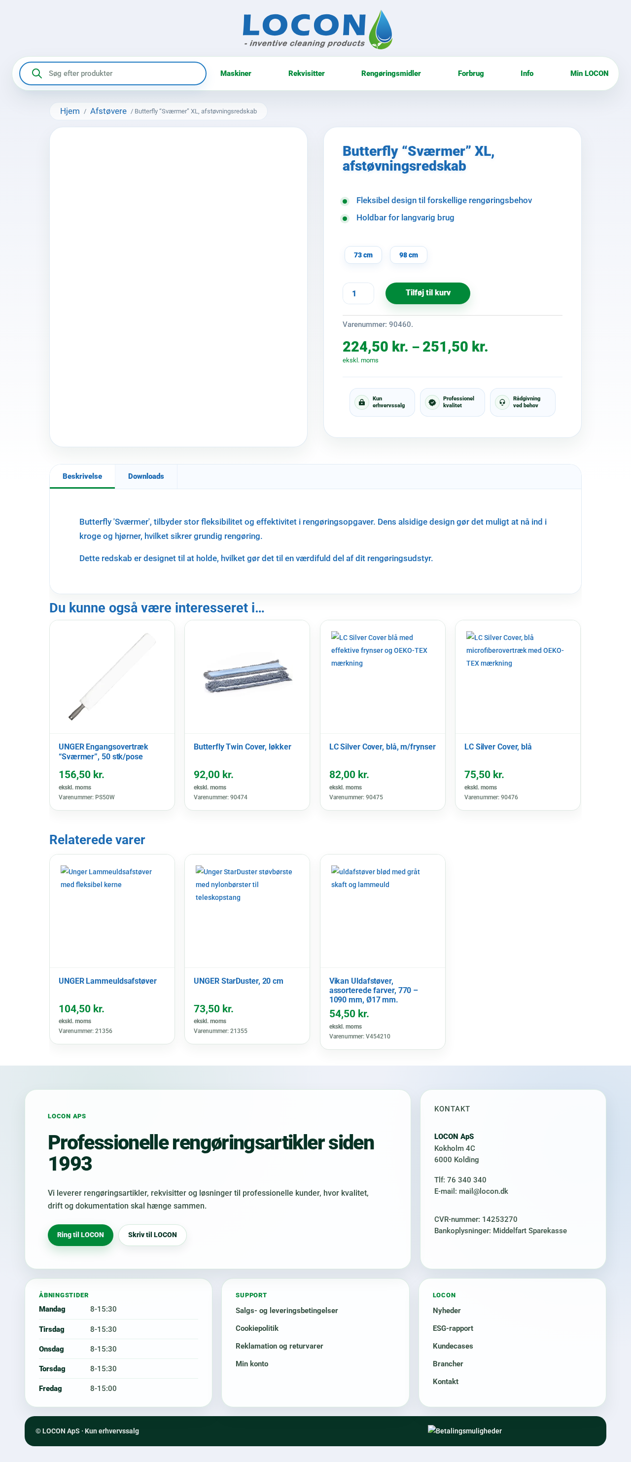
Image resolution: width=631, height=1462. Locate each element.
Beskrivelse (82, 476)
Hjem (70, 111)
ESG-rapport (453, 1328)
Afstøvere (108, 111)
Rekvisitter (306, 73)
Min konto (252, 1363)
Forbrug (471, 73)
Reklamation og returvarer (279, 1346)
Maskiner (235, 73)
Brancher (448, 1363)
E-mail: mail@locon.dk (471, 1191)
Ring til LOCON (80, 1235)
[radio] (363, 255)
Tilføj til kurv (428, 292)
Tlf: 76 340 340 (460, 1180)
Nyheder (447, 1310)
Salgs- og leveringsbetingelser (287, 1310)
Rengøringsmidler (391, 73)
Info (527, 73)
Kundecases (453, 1346)
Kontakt (445, 1381)
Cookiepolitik (257, 1328)
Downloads (146, 476)
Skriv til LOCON (152, 1235)
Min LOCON (589, 73)
